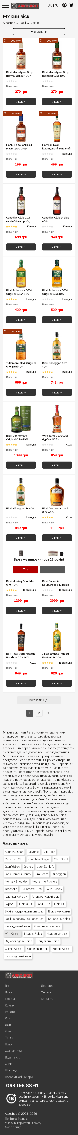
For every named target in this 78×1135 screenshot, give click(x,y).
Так (25, 570)
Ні (52, 570)
